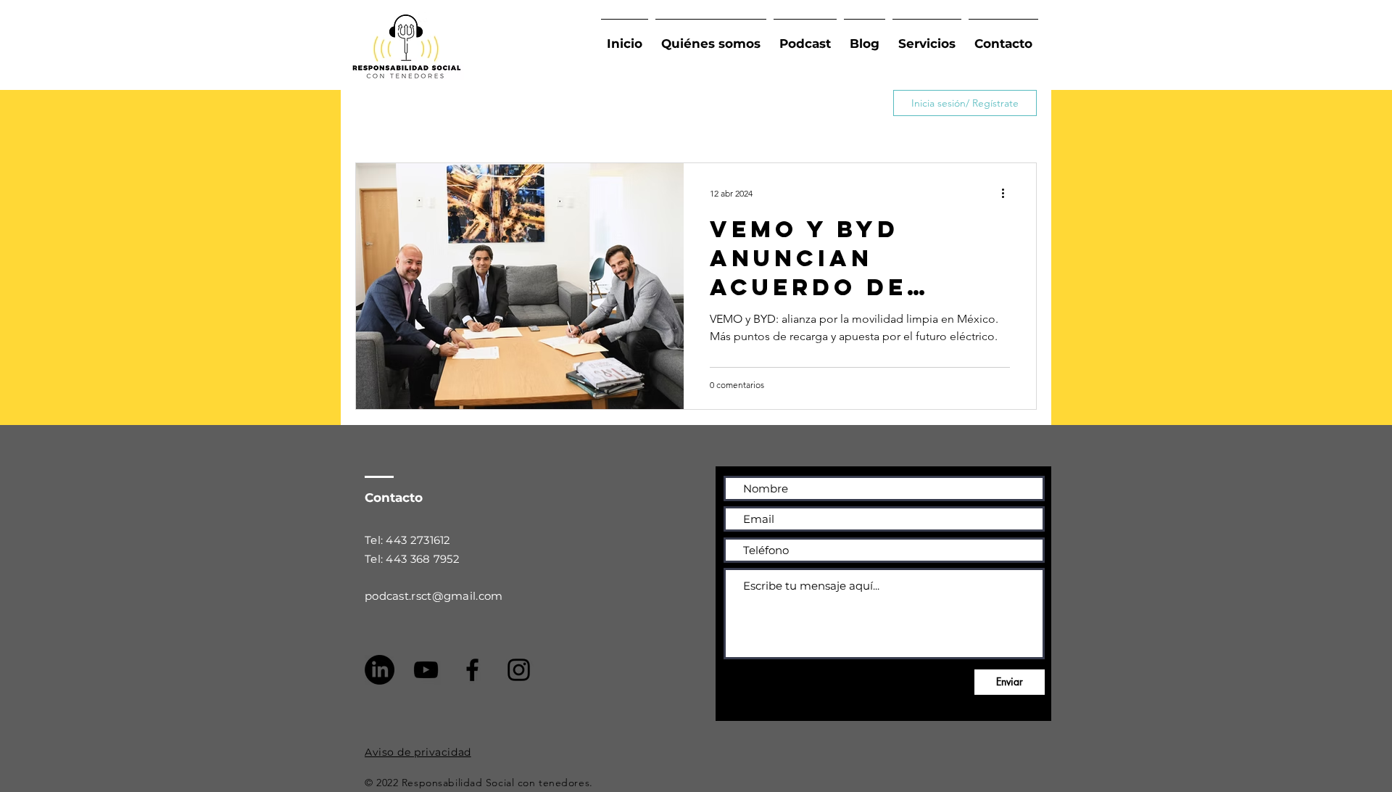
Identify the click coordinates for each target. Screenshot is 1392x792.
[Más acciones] (1007, 193)
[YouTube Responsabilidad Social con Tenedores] (426, 670)
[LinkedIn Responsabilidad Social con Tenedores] (379, 670)
